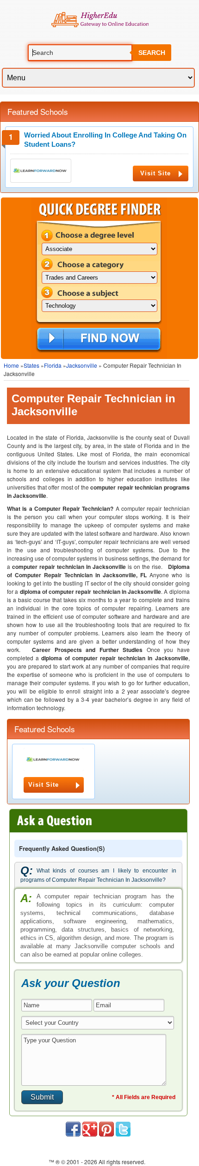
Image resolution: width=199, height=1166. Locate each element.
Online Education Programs (99, 20)
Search (151, 52)
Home (11, 365)
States (31, 365)
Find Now (99, 339)
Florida (53, 365)
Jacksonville (81, 365)
